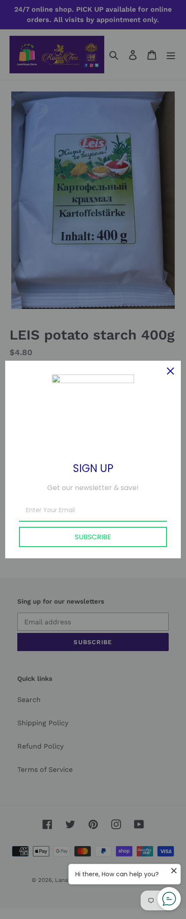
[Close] (170, 371)
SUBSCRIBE (93, 537)
